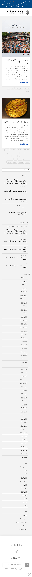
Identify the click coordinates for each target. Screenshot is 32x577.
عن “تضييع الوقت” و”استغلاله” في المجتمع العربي (17, 213)
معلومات (27, 162)
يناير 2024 (24, 281)
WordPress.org (22, 529)
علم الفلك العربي (26, 159)
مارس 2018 (24, 338)
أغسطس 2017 (23, 355)
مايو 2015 (24, 404)
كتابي (12, 88)
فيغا (15, 159)
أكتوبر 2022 (24, 285)
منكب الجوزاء (21, 162)
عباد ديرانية (24, 239)
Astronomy (26, 150)
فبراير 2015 (24, 408)
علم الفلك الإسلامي (7, 156)
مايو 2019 (24, 313)
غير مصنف (24, 495)
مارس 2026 (24, 278)
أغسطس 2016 (23, 383)
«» (10, 2)
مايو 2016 (24, 390)
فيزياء (25, 499)
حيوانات (25, 484)
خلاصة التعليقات (23, 526)
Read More (24, 83)
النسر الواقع (9, 153)
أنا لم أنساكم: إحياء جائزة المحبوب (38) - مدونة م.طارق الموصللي (16, 227)
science (19, 150)
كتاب (17, 88)
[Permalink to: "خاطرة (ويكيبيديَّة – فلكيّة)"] (16, 108)
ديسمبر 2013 (23, 425)
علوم (20, 159)
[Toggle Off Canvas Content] (5, 12)
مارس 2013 (24, 447)
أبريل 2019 (24, 316)
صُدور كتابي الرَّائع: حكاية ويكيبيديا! (17, 61)
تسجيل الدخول (23, 519)
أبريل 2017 (24, 366)
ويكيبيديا (27, 91)
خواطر (28, 156)
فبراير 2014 (24, 422)
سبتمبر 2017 (23, 352)
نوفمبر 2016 (24, 373)
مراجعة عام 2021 (21, 205)
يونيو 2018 (24, 331)
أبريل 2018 (24, 334)
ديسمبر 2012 (23, 454)
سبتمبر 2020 (23, 299)
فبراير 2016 (24, 397)
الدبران (22, 153)
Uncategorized (23, 467)
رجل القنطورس (21, 156)
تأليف (21, 88)
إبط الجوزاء (27, 153)
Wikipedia (27, 88)
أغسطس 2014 (23, 415)
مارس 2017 (24, 369)
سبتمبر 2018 (23, 327)
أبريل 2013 (24, 443)
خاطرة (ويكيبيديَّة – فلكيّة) (16, 122)
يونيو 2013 (24, 436)
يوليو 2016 (24, 387)
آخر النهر (7, 150)
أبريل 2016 (24, 394)
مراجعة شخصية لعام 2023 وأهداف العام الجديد (15, 192)
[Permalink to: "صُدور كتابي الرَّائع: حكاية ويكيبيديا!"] (16, 38)
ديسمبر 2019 (23, 309)
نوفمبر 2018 (24, 324)
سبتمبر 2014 (23, 411)
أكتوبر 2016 (24, 376)
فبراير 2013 (24, 450)
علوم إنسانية (24, 488)
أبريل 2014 (24, 418)
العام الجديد (24, 474)
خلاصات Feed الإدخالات (21, 522)
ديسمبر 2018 (23, 320)
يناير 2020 (24, 306)
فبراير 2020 (24, 302)
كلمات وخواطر (10, 159)
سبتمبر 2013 (23, 429)
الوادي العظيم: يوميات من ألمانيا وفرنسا (15, 199)
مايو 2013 (24, 440)
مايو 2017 (24, 362)
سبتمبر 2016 (23, 380)
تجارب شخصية (23, 481)
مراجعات (25, 502)
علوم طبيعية (24, 491)
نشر (8, 88)
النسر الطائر (16, 153)
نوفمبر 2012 (24, 457)
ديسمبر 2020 (23, 295)
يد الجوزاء (9, 162)
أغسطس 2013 (23, 433)
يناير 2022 (24, 288)
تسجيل (25, 515)
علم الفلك (14, 156)
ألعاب (25, 470)
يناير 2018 (24, 341)
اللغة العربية (24, 477)
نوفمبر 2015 (24, 401)
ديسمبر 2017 (23, 345)
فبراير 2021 (24, 292)
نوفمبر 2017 (24, 348)
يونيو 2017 (24, 359)
